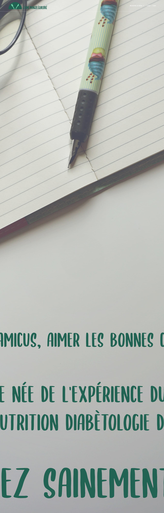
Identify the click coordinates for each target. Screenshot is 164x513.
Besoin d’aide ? (137, 6)
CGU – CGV (151, 6)
